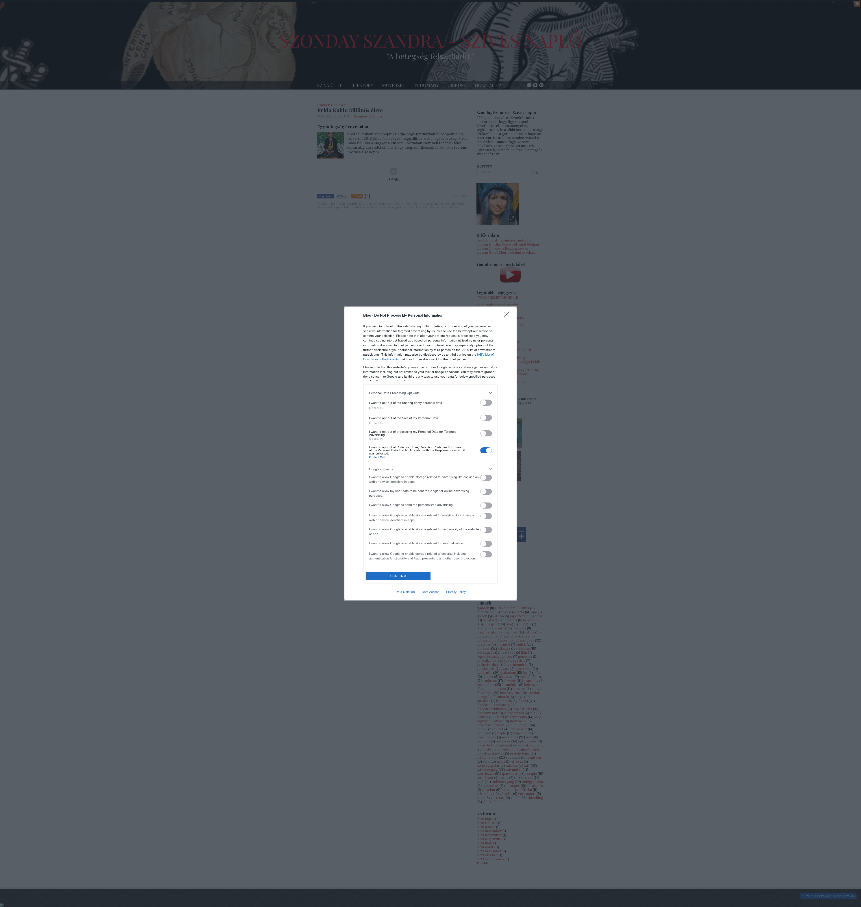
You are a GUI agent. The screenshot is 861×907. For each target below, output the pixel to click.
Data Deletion (405, 592)
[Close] (508, 315)
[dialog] (430, 453)
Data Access (430, 592)
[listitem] (430, 392)
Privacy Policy (456, 592)
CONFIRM (398, 576)
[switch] (486, 403)
